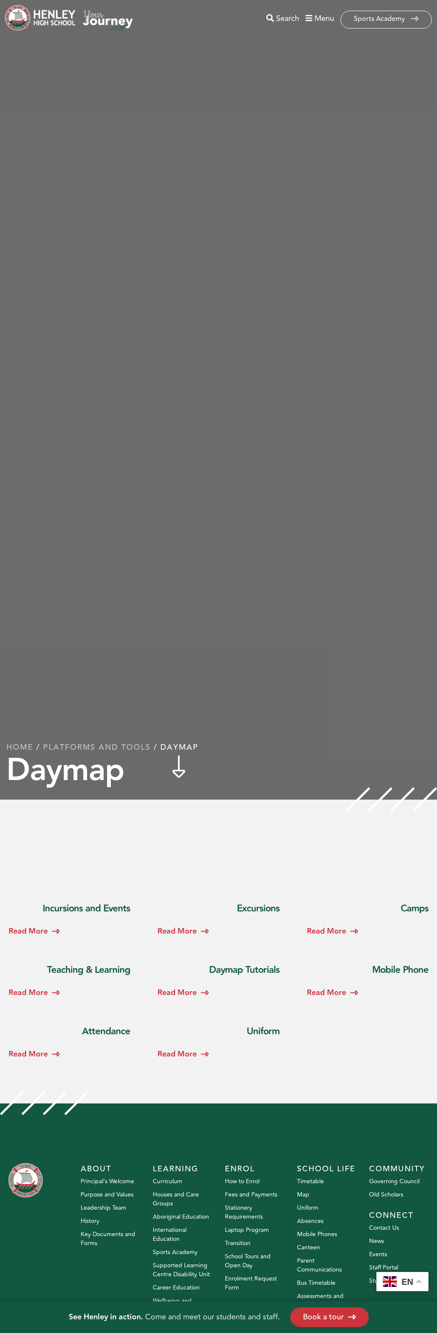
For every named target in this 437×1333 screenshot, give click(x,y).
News (376, 1241)
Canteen (308, 1247)
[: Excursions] (218, 920)
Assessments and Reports (320, 1301)
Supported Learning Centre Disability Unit (181, 1270)
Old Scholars (386, 1194)
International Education (169, 1234)
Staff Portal (383, 1267)
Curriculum (167, 1181)
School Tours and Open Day (248, 1261)
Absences (310, 1221)
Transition (238, 1243)
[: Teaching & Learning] (69, 982)
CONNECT (391, 1215)
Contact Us (384, 1227)
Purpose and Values (107, 1194)
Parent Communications (319, 1265)
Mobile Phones (317, 1234)
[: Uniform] (218, 1043)
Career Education (176, 1287)
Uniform (307, 1207)
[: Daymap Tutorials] (218, 982)
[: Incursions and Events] (69, 920)
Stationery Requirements (244, 1212)
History (90, 1221)
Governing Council (394, 1181)
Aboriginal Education (181, 1216)
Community (397, 1169)
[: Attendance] (69, 1043)
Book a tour (323, 1317)
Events (378, 1254)
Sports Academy (380, 19)
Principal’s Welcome (107, 1181)
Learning (175, 1169)
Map (303, 1194)
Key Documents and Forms (108, 1239)
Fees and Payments (251, 1194)
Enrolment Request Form (251, 1283)
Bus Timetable (316, 1282)
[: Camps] (367, 920)
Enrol (240, 1169)
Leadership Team (103, 1207)
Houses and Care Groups (176, 1199)
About (96, 1169)
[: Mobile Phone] (367, 982)
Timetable (310, 1181)
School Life (326, 1169)
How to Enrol (242, 1181)
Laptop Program (247, 1229)
